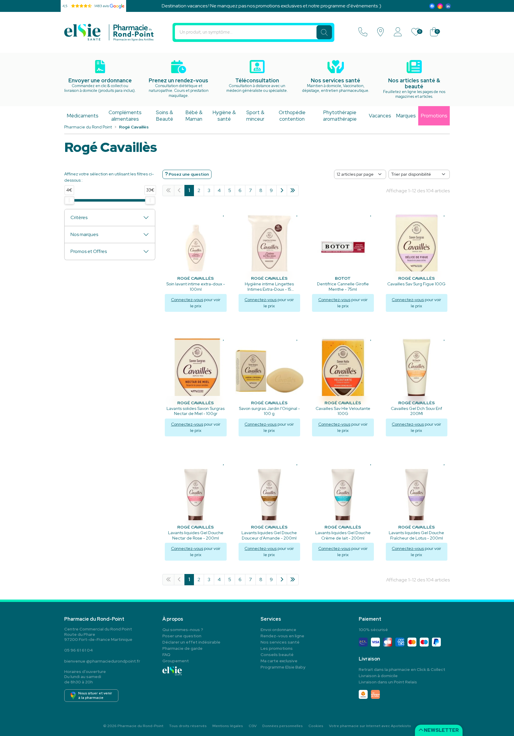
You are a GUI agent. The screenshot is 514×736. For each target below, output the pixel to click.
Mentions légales (227, 726)
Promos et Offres (88, 251)
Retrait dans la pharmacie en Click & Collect (402, 669)
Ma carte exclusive (279, 660)
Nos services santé (280, 642)
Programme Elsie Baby (283, 667)
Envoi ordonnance (278, 629)
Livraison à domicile (378, 675)
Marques (406, 115)
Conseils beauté (277, 654)
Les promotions (277, 648)
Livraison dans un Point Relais (388, 682)
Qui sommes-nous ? (182, 629)
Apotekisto (370, 726)
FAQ (166, 654)
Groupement (175, 660)
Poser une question (181, 636)
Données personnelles (282, 726)
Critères (78, 217)
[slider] (69, 200)
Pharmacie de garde (182, 648)
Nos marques (84, 234)
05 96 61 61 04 (78, 650)
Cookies (315, 726)
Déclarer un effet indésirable (191, 642)
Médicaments (82, 115)
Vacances (380, 115)
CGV (253, 726)
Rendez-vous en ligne (282, 636)
